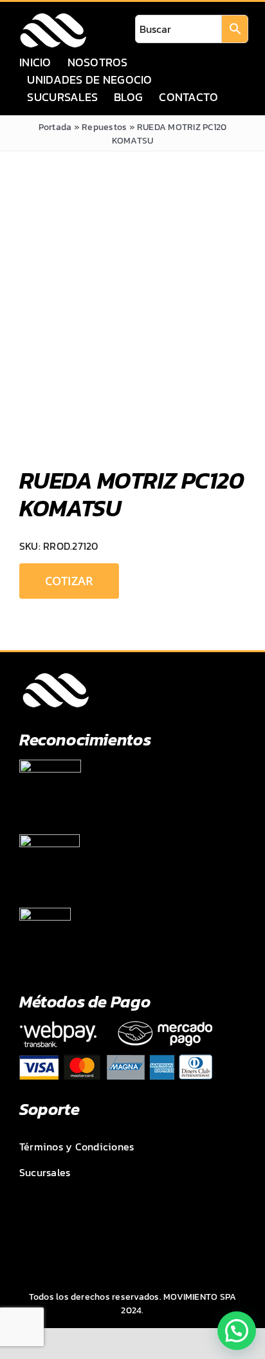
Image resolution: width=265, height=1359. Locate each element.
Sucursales (44, 1172)
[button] (236, 1330)
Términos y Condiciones (76, 1146)
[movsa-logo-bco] (53, 16)
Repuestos (104, 127)
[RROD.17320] (132, 318)
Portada (55, 127)
